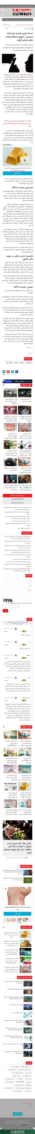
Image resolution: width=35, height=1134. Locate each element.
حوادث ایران (9, 363)
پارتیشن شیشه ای (19, 1085)
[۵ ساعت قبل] (28, 983)
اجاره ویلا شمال (12, 1070)
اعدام (16, 363)
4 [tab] (20, 857)
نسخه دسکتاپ (17, 1114)
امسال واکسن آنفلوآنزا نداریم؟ (23, 20)
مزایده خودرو (16, 1076)
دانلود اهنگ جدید (8, 1088)
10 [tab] (7, 857)
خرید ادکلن (28, 1073)
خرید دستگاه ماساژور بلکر (25, 1070)
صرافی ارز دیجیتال (9, 1082)
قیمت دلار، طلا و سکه (26, 1103)
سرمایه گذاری (17, 173)
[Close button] (34, 1128)
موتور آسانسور (15, 1067)
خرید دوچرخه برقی (9, 1079)
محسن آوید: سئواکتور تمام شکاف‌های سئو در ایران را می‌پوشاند (13, 1052)
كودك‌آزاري (28, 363)
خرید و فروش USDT (26, 1067)
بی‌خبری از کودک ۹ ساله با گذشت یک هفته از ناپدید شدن (18, 562)
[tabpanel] (17, 838)
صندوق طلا (28, 1085)
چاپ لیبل (29, 1082)
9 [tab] (9, 857)
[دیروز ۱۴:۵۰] (28, 1030)
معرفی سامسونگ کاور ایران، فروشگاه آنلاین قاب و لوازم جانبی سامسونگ (13, 1036)
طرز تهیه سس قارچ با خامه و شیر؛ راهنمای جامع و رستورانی (14, 1021)
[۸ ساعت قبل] (28, 1007)
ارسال (5, 611)
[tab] (17, 495)
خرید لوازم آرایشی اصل (17, 1073)
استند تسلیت (28, 1079)
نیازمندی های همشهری (18, 6)
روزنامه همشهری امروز (29, 6)
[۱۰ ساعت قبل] (28, 872)
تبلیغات (29, 1105)
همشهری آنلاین (22, 12)
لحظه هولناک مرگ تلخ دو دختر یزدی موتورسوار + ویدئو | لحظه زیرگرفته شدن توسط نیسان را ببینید (13, 872)
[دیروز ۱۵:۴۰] (28, 1022)
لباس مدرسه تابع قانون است (23, 528)
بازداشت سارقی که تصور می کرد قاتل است (21, 559)
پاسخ (6, 631)
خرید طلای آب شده (26, 1076)
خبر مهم (22, 363)
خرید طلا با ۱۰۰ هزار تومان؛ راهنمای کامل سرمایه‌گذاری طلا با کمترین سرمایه (14, 1029)
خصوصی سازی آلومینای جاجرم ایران (15, 989)
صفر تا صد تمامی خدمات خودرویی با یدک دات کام (13, 1044)
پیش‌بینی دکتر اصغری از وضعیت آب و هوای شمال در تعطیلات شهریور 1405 (13, 997)
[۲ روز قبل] (28, 1054)
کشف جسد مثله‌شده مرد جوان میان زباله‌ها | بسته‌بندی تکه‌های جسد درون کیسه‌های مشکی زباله (17, 123)
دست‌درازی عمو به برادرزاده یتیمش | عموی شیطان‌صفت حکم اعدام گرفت (19, 36)
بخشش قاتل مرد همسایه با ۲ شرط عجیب (21, 521)
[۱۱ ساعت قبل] (28, 1015)
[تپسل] (4, 145)
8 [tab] (11, 857)
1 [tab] (26, 857)
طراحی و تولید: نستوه (16, 1125)
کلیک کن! (18, 914)
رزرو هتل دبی (27, 1091)
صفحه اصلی (30, 25)
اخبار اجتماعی (23, 25)
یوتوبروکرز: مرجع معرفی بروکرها (23, 1088)
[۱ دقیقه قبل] (17, 830)
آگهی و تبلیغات (10, 6)
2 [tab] (24, 857)
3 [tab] (22, 857)
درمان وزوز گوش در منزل (17, 1012)
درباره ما (29, 1101)
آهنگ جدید (19, 1079)
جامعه (17, 25)
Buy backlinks (20, 1082)
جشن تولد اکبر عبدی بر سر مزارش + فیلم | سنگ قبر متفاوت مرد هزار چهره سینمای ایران (17, 848)
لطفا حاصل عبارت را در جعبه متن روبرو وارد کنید (19, 603)
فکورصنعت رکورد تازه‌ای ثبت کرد (16, 1005)
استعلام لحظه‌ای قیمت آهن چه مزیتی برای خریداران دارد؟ (13, 982)
